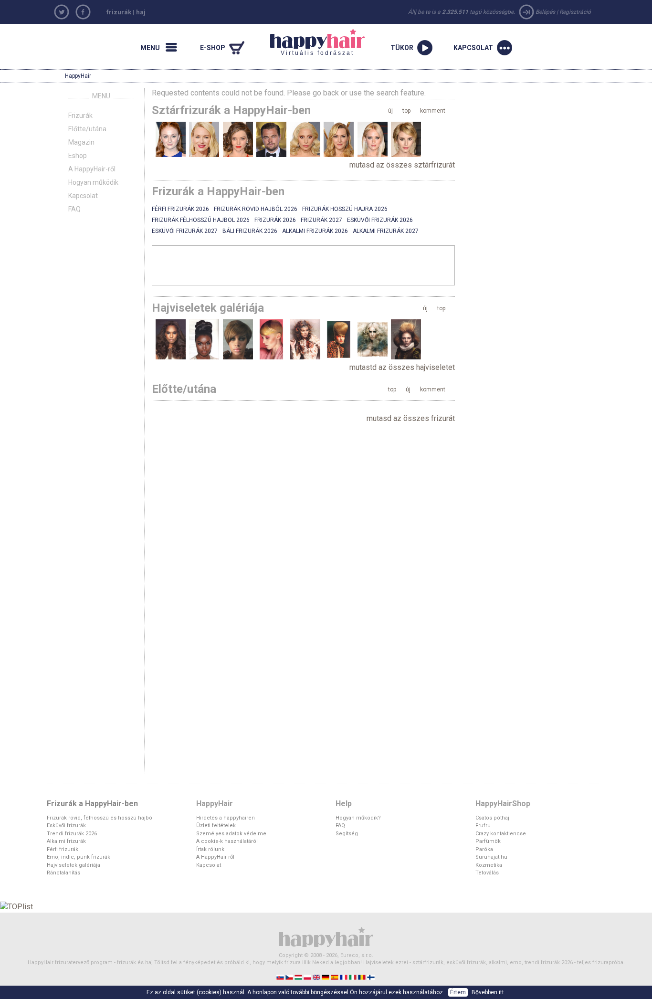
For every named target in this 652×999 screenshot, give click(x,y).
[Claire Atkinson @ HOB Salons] (339, 339)
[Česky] (289, 976)
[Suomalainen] (371, 976)
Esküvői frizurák (66, 825)
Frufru (483, 825)
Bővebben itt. (488, 992)
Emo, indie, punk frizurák (78, 857)
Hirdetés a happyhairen (225, 818)
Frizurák (80, 115)
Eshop (77, 155)
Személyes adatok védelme (231, 834)
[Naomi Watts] (204, 139)
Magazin (81, 142)
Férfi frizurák (62, 849)
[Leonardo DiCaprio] (271, 139)
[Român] (362, 976)
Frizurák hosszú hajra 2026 (345, 209)
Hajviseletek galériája (73, 865)
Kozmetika (488, 865)
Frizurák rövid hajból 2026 (255, 209)
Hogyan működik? (358, 818)
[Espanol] (335, 976)
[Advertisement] (303, 265)
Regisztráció (575, 12)
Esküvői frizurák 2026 (380, 220)
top (406, 110)
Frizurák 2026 (275, 220)
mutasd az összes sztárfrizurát (402, 164)
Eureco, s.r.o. (356, 955)
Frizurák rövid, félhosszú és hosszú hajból (100, 818)
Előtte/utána (87, 129)
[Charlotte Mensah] (204, 339)
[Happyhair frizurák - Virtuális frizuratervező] (326, 936)
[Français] (344, 976)
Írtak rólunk (210, 849)
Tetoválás (487, 873)
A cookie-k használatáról (227, 841)
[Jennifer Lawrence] (373, 139)
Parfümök (488, 841)
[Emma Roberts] (406, 139)
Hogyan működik (93, 182)
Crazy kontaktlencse (500, 834)
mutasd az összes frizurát (411, 418)
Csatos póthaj (492, 818)
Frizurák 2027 (321, 220)
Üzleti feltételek (216, 825)
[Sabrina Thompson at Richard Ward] (171, 339)
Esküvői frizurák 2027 (185, 231)
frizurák (118, 12)
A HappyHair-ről (92, 169)
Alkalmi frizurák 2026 (315, 231)
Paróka (484, 849)
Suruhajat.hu (491, 857)
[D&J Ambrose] (271, 339)
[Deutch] (326, 976)
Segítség (347, 834)
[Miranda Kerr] (238, 139)
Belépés (545, 12)
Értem (458, 992)
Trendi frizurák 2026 (72, 834)
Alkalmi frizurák (66, 841)
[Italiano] (353, 976)
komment (432, 110)
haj (141, 12)
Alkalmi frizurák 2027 (386, 231)
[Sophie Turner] (171, 139)
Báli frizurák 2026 (249, 231)
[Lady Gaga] (305, 139)
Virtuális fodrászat (312, 42)
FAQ (74, 209)
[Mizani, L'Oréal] (238, 339)
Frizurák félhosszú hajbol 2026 (201, 220)
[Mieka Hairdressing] (305, 339)
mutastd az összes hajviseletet (402, 367)
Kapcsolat (83, 196)
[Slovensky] (280, 976)
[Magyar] (299, 976)
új (390, 110)
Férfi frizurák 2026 (180, 209)
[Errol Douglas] (406, 339)
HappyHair (78, 76)
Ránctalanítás (63, 873)
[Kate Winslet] (339, 139)
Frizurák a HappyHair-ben (92, 803)
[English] (317, 976)
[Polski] (308, 976)
